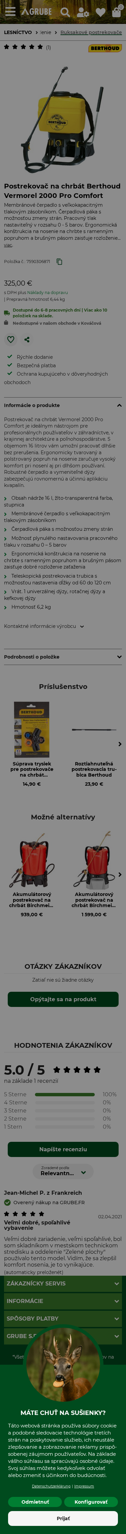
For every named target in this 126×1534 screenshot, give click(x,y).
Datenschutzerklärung (51, 1486)
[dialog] (63, 767)
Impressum (84, 1486)
